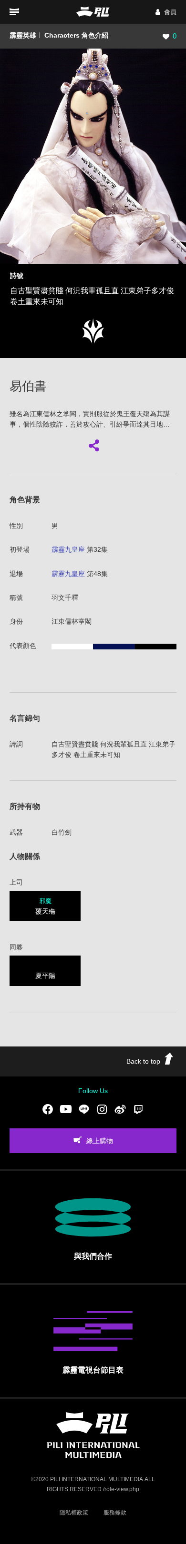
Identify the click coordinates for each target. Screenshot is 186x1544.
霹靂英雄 (23, 35)
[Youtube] (66, 1109)
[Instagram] (102, 1109)
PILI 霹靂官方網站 (93, 12)
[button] (165, 12)
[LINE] (84, 1109)
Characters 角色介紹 (76, 35)
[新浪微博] (120, 1109)
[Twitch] (138, 1109)
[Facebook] (47, 1109)
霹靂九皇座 (68, 549)
